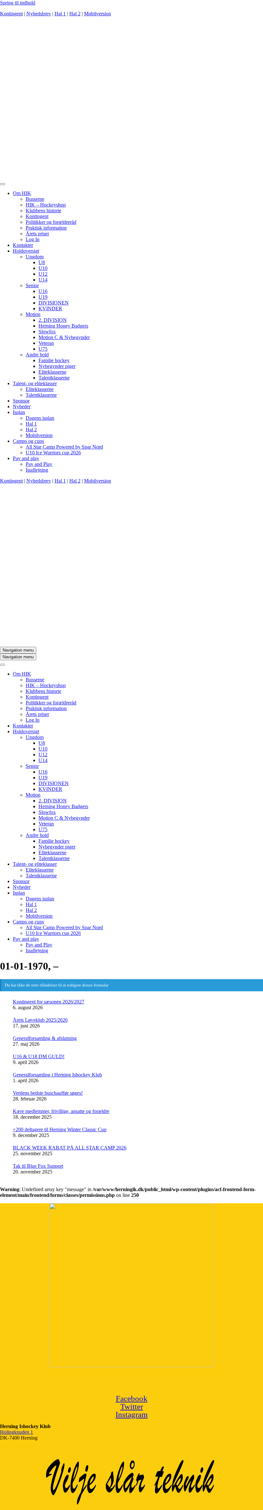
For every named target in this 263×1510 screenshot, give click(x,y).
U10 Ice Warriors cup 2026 (53, 452)
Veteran (46, 343)
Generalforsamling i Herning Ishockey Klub (57, 1074)
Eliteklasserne (52, 372)
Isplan (19, 412)
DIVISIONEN (53, 302)
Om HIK (22, 193)
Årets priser (37, 233)
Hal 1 (60, 13)
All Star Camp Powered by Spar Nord (64, 447)
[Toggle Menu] (2, 184)
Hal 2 (75, 13)
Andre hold (37, 354)
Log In (32, 239)
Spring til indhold (17, 2)
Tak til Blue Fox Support (38, 1166)
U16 (42, 291)
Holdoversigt (26, 251)
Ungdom (35, 256)
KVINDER (50, 308)
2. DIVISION (52, 320)
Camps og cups (28, 441)
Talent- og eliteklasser (35, 383)
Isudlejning (37, 470)
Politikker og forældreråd (51, 222)
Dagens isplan (40, 418)
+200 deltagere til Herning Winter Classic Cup (59, 1129)
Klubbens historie (43, 210)
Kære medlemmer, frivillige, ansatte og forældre (61, 1111)
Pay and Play (39, 464)
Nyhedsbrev (38, 13)
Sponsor (21, 400)
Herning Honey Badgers (63, 326)
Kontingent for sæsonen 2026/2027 (48, 1001)
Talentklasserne (54, 377)
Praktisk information (46, 228)
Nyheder (21, 406)
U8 (41, 262)
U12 (42, 274)
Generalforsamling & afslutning (45, 1038)
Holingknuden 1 (16, 1432)
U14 (42, 279)
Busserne (35, 199)
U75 (42, 349)
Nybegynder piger (56, 366)
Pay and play (26, 458)
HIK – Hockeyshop (46, 204)
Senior (32, 285)
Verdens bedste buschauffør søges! (48, 1093)
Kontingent (11, 13)
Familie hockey (54, 360)
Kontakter (23, 245)
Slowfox (47, 331)
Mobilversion (97, 13)
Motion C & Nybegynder (64, 337)
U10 (42, 268)
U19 (42, 297)
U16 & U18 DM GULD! (38, 1056)
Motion (33, 314)
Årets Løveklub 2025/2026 (40, 1020)
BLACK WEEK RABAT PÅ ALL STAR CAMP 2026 (69, 1147)
